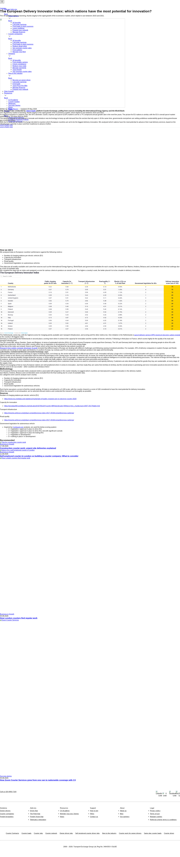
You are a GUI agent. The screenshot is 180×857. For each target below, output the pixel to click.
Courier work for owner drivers (130, 833)
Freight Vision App (36, 816)
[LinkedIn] (158, 793)
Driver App (34, 811)
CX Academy (65, 811)
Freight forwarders (7, 816)
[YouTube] (178, 793)
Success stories (6, 776)
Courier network (51, 833)
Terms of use (155, 814)
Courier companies (7, 814)
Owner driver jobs (66, 833)
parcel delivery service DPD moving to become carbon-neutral (157, 335)
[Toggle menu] (2, 1)
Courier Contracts (12, 833)
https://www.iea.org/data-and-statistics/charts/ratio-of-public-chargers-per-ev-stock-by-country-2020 (40, 399)
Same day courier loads (152, 833)
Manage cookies (156, 816)
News (62, 816)
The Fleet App (35, 814)
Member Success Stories (69, 814)
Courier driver (169, 833)
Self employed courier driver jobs (87, 833)
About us (123, 811)
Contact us (94, 816)
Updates (3, 8)
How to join (94, 811)
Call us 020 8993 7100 (8, 792)
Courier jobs (38, 833)
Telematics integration (38, 819)
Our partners (124, 816)
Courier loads (26, 833)
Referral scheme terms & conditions (163, 819)
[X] (164, 794)
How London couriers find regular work (18, 618)
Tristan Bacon (13, 109)
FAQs (92, 814)
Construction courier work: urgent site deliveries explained (28, 448)
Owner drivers (5, 811)
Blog (121, 814)
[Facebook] (171, 793)
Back (6, 14)
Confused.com (18, 427)
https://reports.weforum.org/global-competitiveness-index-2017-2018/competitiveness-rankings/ (39, 413)
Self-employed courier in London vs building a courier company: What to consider (39, 456)
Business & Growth (7, 444)
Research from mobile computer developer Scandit (18, 348)
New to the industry (109, 833)
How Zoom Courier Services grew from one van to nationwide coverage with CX (38, 780)
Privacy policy (155, 811)
